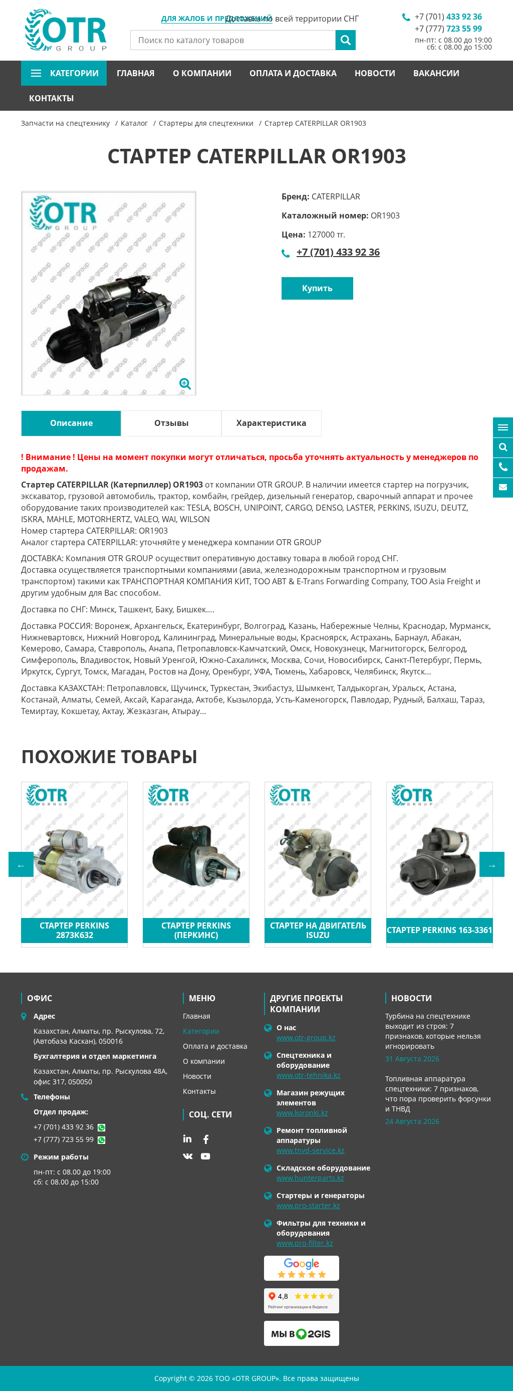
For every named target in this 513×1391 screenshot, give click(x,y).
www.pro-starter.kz (308, 1205)
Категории (201, 1031)
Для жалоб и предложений (217, 19)
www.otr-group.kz (306, 1037)
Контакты (51, 98)
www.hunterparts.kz (310, 1178)
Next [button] (491, 864)
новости (411, 998)
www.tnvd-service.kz (311, 1150)
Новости (375, 73)
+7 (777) (448, 28)
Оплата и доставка (293, 73)
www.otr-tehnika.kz (309, 1075)
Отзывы (171, 422)
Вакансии (436, 73)
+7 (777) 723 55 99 (64, 1139)
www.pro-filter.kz (305, 1243)
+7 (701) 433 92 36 (338, 252)
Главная (136, 73)
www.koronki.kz (302, 1112)
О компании (202, 73)
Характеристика (271, 422)
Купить (317, 288)
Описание (71, 422)
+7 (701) (448, 16)
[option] (109, 303)
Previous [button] (21, 864)
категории (74, 73)
